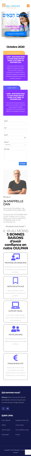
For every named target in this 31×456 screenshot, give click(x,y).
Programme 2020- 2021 (22, 420)
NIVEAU (4, 425)
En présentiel (5, 434)
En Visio (18, 434)
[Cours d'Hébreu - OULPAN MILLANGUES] (11, 5)
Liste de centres (6, 430)
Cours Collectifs (6, 420)
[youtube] (7, 408)
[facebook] (3, 408)
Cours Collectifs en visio (22, 430)
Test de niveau (20, 425)
